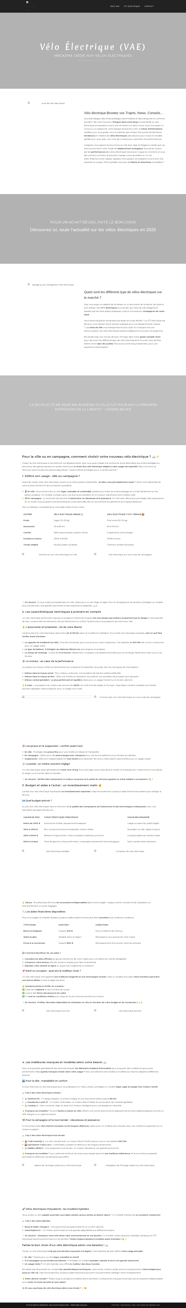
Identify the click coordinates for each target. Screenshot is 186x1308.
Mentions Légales (79, 1305)
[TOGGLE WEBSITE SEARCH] (159, 6)
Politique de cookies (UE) (148, 1305)
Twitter (115, 1305)
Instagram (125, 1305)
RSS (133, 1305)
